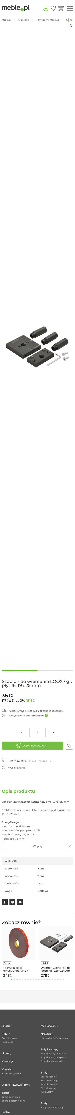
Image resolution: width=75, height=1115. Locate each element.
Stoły (44, 1072)
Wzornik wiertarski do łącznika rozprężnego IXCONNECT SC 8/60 (55, 969)
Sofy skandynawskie (52, 1061)
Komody (7, 1061)
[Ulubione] (53, 8)
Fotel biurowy (9, 1038)
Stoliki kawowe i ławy (16, 1084)
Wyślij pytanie (16, 767)
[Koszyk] (61, 8)
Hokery (6, 1053)
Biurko (6, 1026)
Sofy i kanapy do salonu (53, 1053)
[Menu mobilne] (70, 8)
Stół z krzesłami (49, 1084)
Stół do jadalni (48, 1076)
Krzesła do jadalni (11, 1073)
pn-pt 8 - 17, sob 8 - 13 (30, 760)
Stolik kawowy (49, 1088)
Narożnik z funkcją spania (54, 1038)
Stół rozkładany (49, 1080)
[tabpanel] (19, 952)
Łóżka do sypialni (11, 1097)
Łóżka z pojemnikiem (13, 1100)
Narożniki (47, 1034)
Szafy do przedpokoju (52, 1107)
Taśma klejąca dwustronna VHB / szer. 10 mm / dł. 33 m (17, 969)
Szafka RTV (47, 1092)
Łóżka (5, 1092)
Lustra (6, 1112)
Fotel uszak (8, 1041)
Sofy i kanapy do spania (53, 1057)
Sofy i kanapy (49, 1049)
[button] (69, 746)
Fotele (6, 1034)
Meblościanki (49, 1026)
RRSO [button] (30, 701)
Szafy (44, 1103)
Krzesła (6, 1069)
